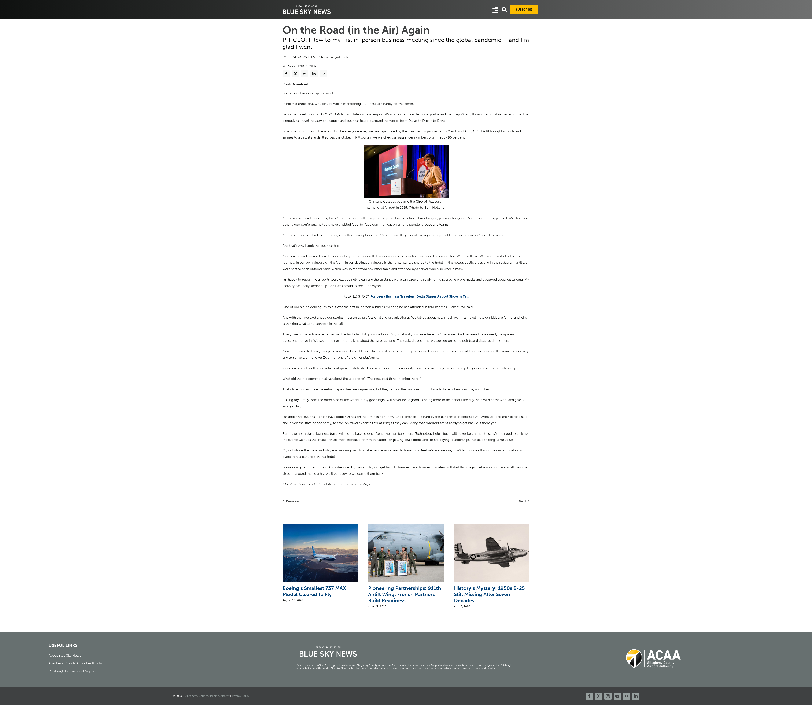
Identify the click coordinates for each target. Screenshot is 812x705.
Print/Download (295, 84)
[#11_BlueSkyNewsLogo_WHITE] (306, 6)
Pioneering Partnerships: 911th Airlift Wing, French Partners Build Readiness (404, 594)
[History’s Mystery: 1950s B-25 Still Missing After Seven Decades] (491, 526)
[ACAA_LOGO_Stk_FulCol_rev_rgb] (653, 647)
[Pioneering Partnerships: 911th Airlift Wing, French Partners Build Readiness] (406, 526)
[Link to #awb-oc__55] (495, 9)
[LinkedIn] (314, 73)
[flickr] (626, 696)
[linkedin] (635, 696)
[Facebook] (286, 73)
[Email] (323, 73)
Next (522, 501)
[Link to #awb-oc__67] (504, 9)
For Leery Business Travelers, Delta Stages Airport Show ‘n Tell (419, 296)
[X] (295, 73)
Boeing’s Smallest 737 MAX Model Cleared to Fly (314, 591)
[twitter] (598, 696)
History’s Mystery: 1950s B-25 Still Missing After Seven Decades (489, 594)
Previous (292, 501)
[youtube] (617, 696)
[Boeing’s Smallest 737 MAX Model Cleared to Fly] (320, 526)
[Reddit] (304, 73)
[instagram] (608, 696)
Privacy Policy (240, 695)
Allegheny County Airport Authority (207, 695)
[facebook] (589, 696)
